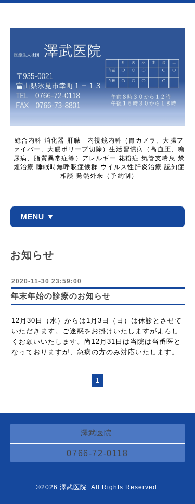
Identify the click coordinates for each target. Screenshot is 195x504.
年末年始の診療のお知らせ (61, 295)
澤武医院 (73, 487)
